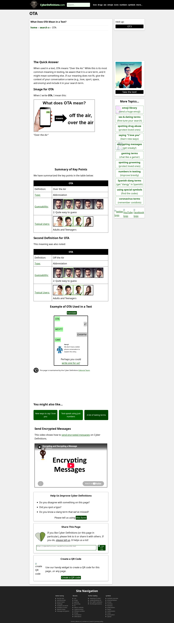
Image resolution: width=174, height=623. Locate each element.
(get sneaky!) (129, 146)
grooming (77, 604)
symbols (131, 5)
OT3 (129, 26)
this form (81, 517)
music (109, 613)
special (109, 616)
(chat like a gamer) (129, 155)
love (95, 5)
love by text (60, 598)
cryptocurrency (78, 609)
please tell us (63, 540)
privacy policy (99, 621)
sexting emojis (61, 600)
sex (105, 5)
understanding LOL (95, 600)
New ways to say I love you (45, 415)
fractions (109, 606)
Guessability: (41, 206)
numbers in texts (62, 607)
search (92, 621)
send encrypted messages (76, 434)
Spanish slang (61, 609)
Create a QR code (71, 577)
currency (109, 604)
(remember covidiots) (129, 200)
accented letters (112, 600)
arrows (109, 602)
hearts (109, 609)
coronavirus (77, 615)
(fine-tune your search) (129, 118)
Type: (37, 194)
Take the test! (129, 92)
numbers (123, 5)
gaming (76, 602)
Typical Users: (42, 223)
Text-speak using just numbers (70, 415)
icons (116, 5)
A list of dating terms (96, 415)
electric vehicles (78, 607)
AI (74, 606)
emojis (110, 5)
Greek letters (111, 607)
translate (71, 312)
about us (78, 621)
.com (52, 4)
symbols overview (112, 598)
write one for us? (71, 363)
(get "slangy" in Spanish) (129, 182)
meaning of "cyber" (95, 598)
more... (139, 5)
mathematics (111, 611)
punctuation (111, 615)
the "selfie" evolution (96, 602)
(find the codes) (129, 191)
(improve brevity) (129, 173)
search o (44, 27)
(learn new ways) (129, 136)
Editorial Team (84, 370)
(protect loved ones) (129, 127)
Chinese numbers (79, 611)
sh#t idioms (77, 616)
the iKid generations (96, 604)
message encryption (63, 611)
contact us (85, 621)
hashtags (60, 604)
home (34, 27)
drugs (100, 5)
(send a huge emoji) (129, 109)
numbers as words (62, 606)
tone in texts (61, 602)
